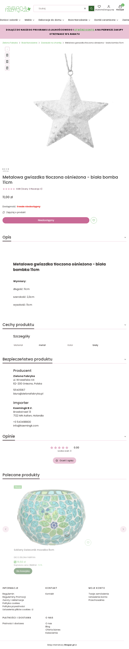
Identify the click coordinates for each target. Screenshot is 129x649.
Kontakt (49, 593)
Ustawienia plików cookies (17, 609)
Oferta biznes (52, 629)
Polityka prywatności (14, 606)
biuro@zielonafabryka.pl (28, 393)
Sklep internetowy (61, 645)
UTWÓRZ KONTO (84, 29)
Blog (47, 626)
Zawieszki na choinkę (51, 42)
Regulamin (8, 593)
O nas (48, 623)
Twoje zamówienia (99, 593)
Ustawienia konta (98, 597)
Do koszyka (23, 571)
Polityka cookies (11, 603)
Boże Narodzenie (29, 42)
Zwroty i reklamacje (13, 600)
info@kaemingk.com (26, 425)
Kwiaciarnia (51, 632)
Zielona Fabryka (10, 42)
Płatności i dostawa (13, 623)
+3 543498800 (22, 422)
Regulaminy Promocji (14, 597)
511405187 (19, 390)
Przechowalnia (96, 600)
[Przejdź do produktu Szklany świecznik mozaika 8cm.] (53, 515)
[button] (91, 8)
